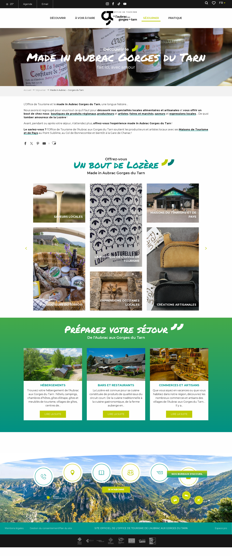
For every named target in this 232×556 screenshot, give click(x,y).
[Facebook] (113, 4)
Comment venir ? (187, 484)
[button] (206, 3)
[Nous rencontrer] (72, 472)
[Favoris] (214, 3)
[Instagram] (107, 4)
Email (45, 4)
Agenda (27, 4)
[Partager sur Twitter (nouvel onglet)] (31, 144)
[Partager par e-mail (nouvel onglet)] (44, 144)
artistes (123, 113)
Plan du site (65, 528)
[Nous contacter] (44, 476)
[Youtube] (125, 4)
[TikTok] (119, 4)
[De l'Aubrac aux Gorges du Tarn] (119, 18)
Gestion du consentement (44, 528)
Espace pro (221, 528)
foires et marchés (141, 113)
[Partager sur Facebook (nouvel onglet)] (25, 144)
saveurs (160, 113)
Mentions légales (14, 528)
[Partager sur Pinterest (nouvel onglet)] (37, 144)
